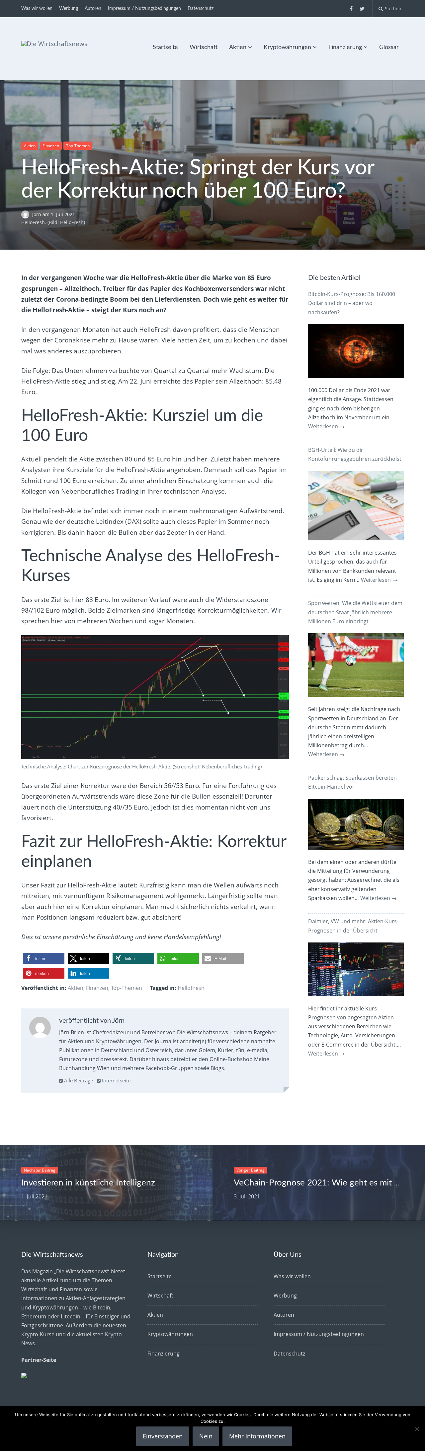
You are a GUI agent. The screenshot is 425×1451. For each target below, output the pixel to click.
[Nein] (416, 1428)
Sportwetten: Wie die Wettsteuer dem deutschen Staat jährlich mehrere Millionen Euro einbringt (355, 612)
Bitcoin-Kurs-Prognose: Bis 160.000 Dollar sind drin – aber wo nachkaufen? (351, 303)
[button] (43, 958)
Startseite (165, 47)
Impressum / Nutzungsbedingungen (144, 8)
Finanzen (50, 146)
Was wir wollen (36, 8)
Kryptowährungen (287, 47)
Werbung (68, 8)
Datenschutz (200, 8)
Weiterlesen (326, 426)
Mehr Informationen (257, 1436)
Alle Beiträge (78, 1080)
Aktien (237, 47)
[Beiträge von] (26, 214)
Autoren (93, 8)
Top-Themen (78, 146)
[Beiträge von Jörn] (40, 1029)
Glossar (389, 47)
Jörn (37, 214)
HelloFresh (191, 988)
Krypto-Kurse (37, 1334)
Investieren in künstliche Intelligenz (88, 1183)
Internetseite (115, 1080)
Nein (205, 1436)
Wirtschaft (203, 47)
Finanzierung (345, 47)
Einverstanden (163, 1436)
